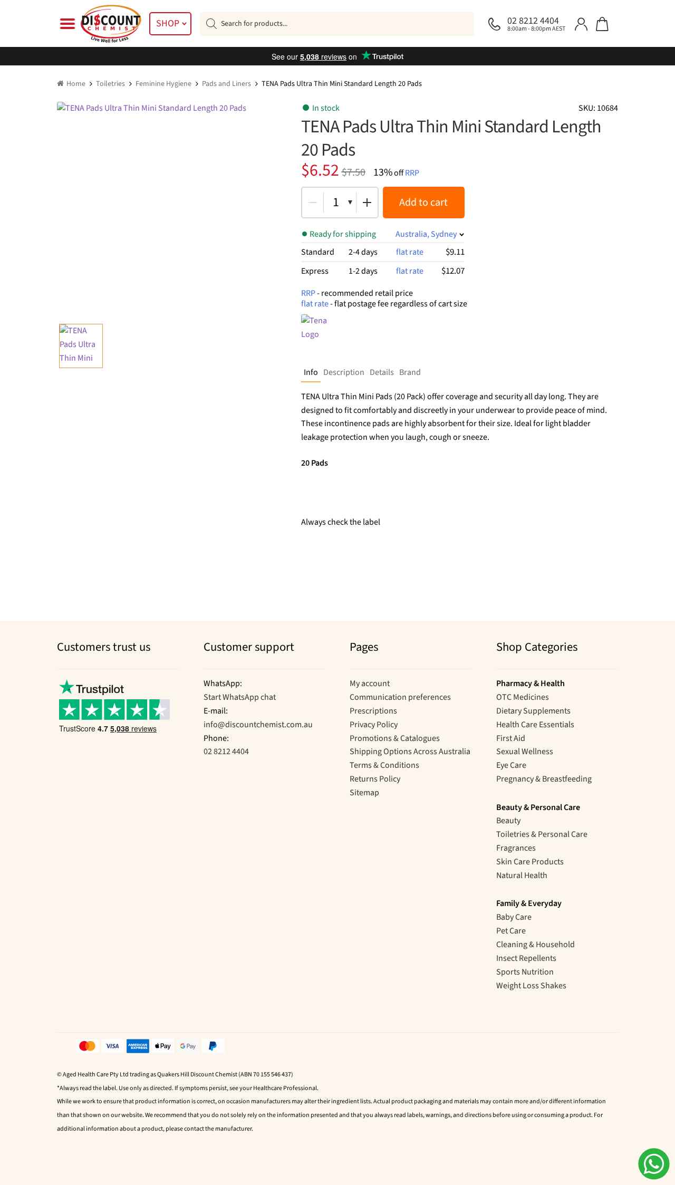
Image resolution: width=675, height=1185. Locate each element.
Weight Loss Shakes (531, 985)
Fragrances (516, 848)
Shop (167, 23)
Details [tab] (382, 372)
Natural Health (521, 875)
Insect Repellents (526, 958)
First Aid (510, 738)
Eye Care (511, 765)
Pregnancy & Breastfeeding (544, 779)
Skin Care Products (530, 862)
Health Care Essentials (535, 724)
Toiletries (110, 84)
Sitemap (364, 792)
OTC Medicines (522, 697)
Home (75, 84)
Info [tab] (311, 372)
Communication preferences (400, 697)
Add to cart (423, 202)
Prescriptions (373, 711)
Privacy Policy (374, 724)
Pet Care (511, 931)
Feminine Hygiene (163, 84)
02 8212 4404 (226, 751)
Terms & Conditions (384, 765)
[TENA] (322, 335)
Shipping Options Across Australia (410, 751)
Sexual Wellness (524, 751)
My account (370, 683)
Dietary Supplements (533, 711)
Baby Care (514, 917)
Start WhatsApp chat (240, 697)
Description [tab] (343, 372)
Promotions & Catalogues (395, 738)
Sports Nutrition (525, 972)
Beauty (508, 820)
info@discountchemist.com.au (258, 724)
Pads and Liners (226, 84)
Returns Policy (375, 779)
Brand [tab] (410, 372)
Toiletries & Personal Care (541, 834)
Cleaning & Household (535, 944)
